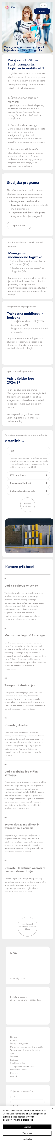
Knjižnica (14, 1060)
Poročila (13, 1073)
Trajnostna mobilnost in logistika (25, 1050)
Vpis (12, 1053)
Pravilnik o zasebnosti (23, 1119)
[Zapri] (50, 1110)
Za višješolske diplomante (22, 1066)
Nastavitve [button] (27, 1139)
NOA (12, 7)
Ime (12, 1097)
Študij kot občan (17, 1063)
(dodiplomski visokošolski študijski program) (29, 205)
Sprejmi (27, 1126)
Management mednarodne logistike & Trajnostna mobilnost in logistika (26, 48)
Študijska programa (19, 1043)
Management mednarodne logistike (26, 1046)
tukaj (19, 421)
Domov (13, 1037)
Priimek (14, 1106)
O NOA (14, 1040)
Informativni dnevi (18, 1069)
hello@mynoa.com (18, 997)
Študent (14, 1056)
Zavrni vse (27, 1133)
